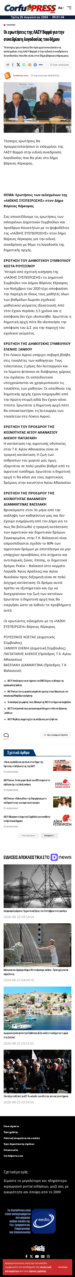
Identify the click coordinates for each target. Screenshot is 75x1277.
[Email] (29, 65)
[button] (63, 1267)
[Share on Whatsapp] (23, 65)
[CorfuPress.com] (30, 7)
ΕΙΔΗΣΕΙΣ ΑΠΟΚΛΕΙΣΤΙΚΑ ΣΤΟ (27, 857)
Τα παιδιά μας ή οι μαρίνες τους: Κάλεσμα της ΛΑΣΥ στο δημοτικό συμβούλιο (39, 702)
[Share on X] (18, 65)
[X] (31, 1256)
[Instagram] (48, 1256)
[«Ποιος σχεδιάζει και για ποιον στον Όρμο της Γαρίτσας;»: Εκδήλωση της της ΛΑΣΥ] (62, 765)
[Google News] (43, 1256)
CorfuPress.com (20, 75)
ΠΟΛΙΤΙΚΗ (11, 25)
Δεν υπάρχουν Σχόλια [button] (57, 735)
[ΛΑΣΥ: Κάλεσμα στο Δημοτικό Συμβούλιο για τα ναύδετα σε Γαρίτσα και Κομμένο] (62, 820)
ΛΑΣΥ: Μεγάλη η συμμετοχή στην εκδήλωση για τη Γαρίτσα (32, 719)
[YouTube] (37, 1256)
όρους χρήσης (37, 1271)
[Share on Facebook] (12, 65)
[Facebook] (26, 1256)
